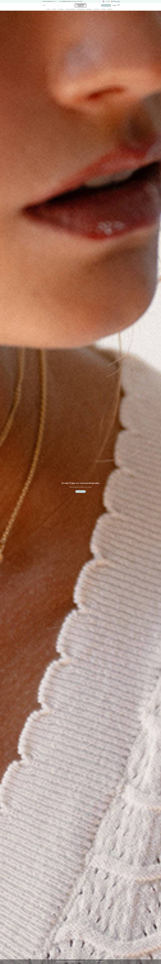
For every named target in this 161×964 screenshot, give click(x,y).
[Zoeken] (58, 5)
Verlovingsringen (81, 9)
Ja (86, 961)
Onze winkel (96, 9)
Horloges (54, 9)
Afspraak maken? (106, 5)
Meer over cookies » (100, 961)
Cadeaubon (110, 9)
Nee (92, 961)
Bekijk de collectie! (81, 491)
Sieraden (48, 9)
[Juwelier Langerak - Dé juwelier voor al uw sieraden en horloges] (80, 5)
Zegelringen (89, 9)
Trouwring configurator (70, 9)
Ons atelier (103, 9)
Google (118, 1)
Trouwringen (60, 9)
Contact (108, 1)
